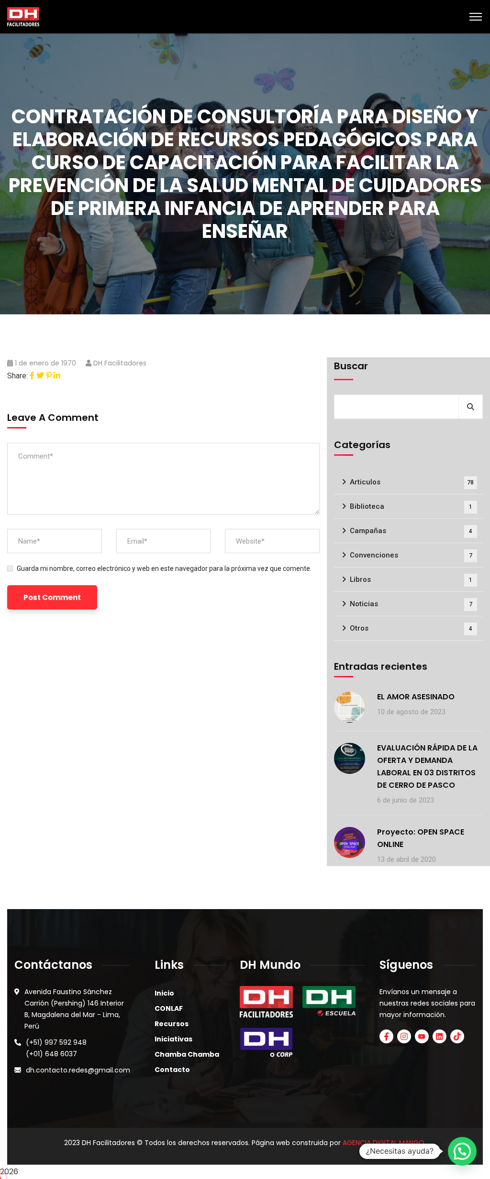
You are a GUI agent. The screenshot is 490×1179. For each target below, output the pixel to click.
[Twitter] (40, 375)
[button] (462, 1151)
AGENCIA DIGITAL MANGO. (384, 1142)
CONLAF (169, 1008)
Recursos (172, 1024)
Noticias (411, 604)
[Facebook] (32, 375)
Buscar (351, 366)
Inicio (164, 993)
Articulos (412, 482)
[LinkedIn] (57, 375)
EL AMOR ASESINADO (416, 696)
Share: (17, 375)
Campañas (411, 530)
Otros (411, 628)
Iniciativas (173, 1039)
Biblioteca (411, 506)
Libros (411, 579)
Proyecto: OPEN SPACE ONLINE (420, 838)
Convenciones (411, 555)
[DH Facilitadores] (23, 16)
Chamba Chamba (187, 1054)
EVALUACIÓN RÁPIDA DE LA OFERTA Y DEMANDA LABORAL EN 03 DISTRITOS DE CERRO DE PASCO (427, 766)
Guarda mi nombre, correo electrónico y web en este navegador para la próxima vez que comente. (164, 568)
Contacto (172, 1069)
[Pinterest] (49, 375)
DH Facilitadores (119, 363)
